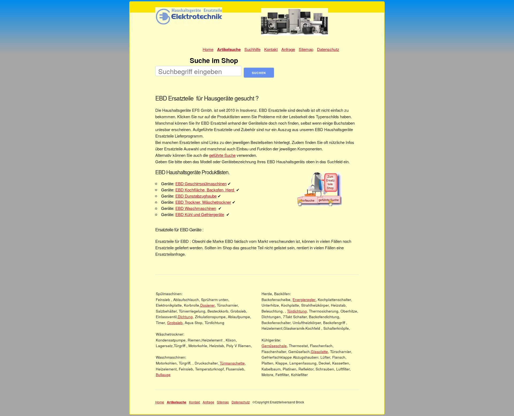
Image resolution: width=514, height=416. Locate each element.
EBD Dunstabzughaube (196, 196)
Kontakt (271, 49)
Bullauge (163, 374)
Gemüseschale (274, 345)
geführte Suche (222, 155)
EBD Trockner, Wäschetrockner (203, 202)
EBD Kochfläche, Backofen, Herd (205, 189)
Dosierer (207, 305)
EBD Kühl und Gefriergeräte (199, 214)
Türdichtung (297, 311)
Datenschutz (328, 49)
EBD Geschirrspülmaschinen (200, 183)
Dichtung (185, 316)
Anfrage (288, 49)
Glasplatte (319, 351)
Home (208, 49)
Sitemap (306, 49)
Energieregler (304, 299)
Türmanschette (232, 363)
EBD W (181, 208)
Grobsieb (175, 322)
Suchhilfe (252, 49)
